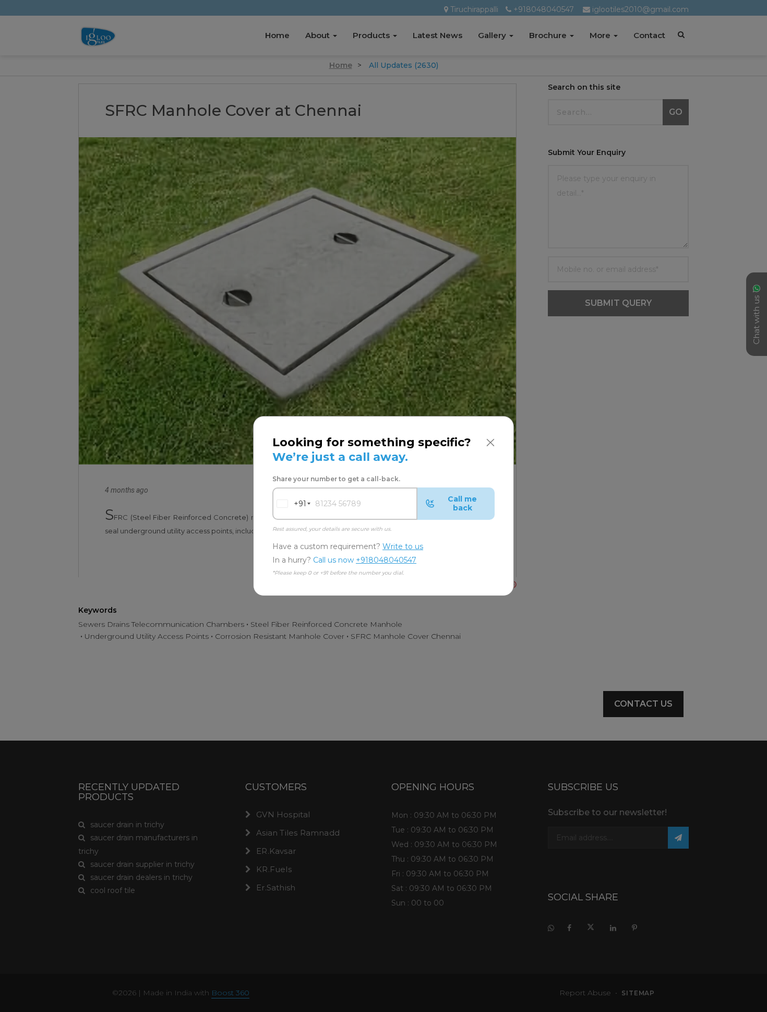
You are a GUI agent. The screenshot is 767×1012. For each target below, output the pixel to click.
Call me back (462, 503)
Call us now (364, 560)
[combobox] (289, 503)
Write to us (402, 546)
